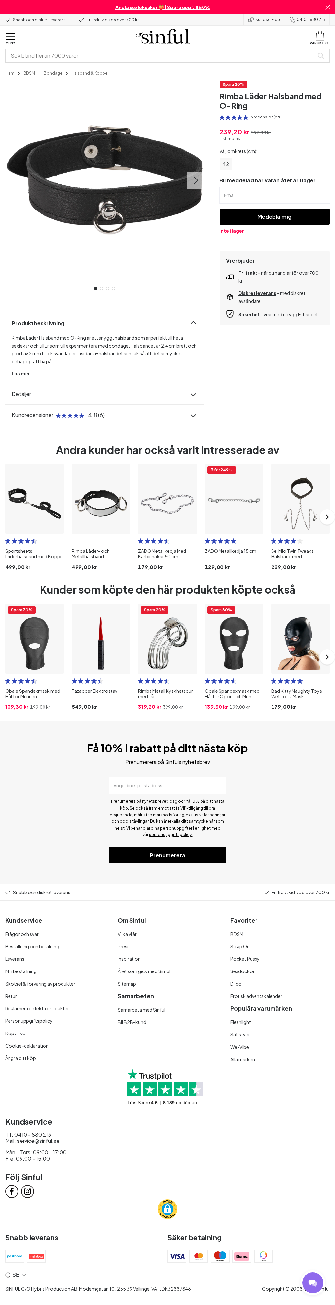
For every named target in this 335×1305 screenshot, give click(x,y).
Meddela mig (274, 216)
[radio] (222, 117)
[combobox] (161, 55)
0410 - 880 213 (311, 19)
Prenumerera (167, 855)
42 (225, 164)
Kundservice (268, 19)
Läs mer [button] (21, 373)
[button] (327, 7)
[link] (9, 73)
